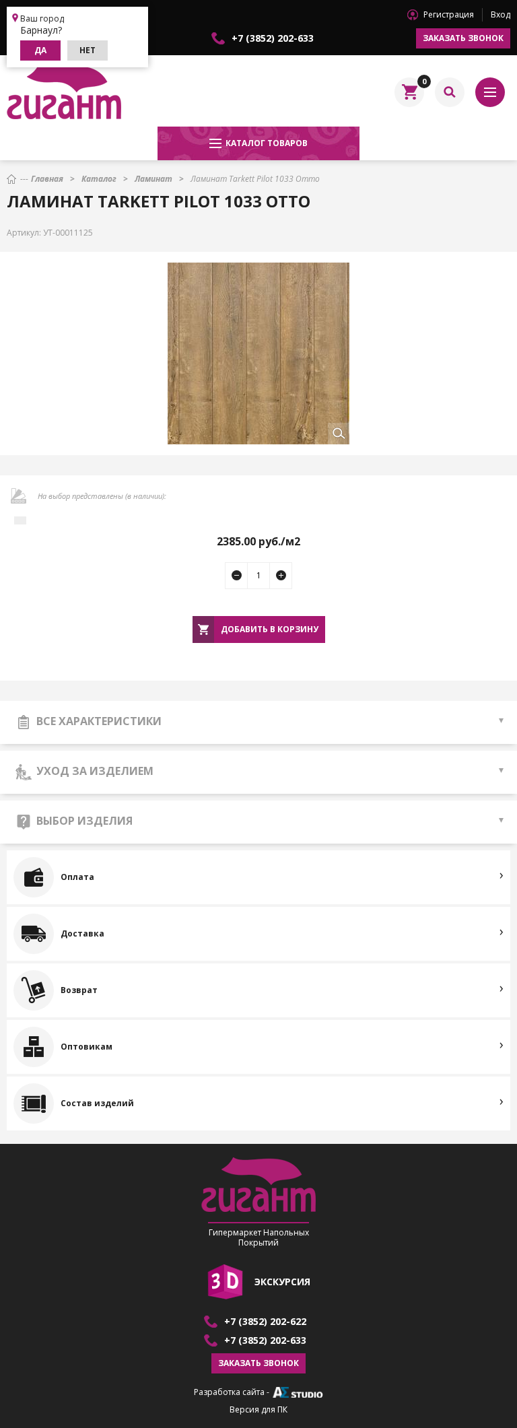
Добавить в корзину (269, 629)
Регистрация (448, 14)
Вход (500, 14)
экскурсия (282, 1281)
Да (40, 50)
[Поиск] (449, 92)
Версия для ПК (258, 1409)
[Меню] (490, 92)
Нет (87, 50)
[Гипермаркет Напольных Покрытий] (64, 92)
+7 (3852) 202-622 (265, 1322)
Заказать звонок (463, 38)
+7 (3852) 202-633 (273, 38)
